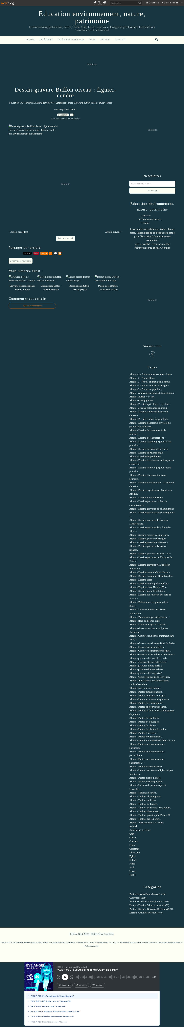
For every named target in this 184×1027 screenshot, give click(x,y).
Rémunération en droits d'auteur (130, 942)
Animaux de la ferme (140, 830)
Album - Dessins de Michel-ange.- (146, 452)
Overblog (109, 934)
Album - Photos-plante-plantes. (145, 777)
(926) (149, 905)
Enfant (132, 860)
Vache (132, 875)
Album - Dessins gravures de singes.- (148, 538)
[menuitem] (30, 40)
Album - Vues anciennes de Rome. (146, 822)
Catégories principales (70, 40)
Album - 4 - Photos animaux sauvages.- (149, 385)
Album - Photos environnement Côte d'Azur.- (152, 740)
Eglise (132, 856)
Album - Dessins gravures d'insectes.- (148, 542)
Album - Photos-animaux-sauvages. (147, 695)
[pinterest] (104, 2)
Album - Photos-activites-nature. (146, 691)
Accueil (30, 40)
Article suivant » (113, 231)
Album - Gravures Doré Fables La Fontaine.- (152, 654)
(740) (146, 912)
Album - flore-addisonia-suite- (145, 620)
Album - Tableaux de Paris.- (143, 792)
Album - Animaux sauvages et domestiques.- (152, 393)
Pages (92, 40)
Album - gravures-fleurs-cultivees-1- (148, 658)
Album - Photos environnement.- (146, 736)
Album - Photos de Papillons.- (144, 718)
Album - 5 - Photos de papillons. (145, 389)
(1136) (149, 901)
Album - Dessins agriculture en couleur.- (150, 404)
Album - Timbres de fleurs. (143, 800)
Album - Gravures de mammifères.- (147, 647)
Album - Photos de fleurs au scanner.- (148, 706)
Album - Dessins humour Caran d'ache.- (149, 572)
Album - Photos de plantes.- (143, 725)
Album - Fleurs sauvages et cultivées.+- (149, 617)
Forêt (132, 867)
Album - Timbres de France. (143, 804)
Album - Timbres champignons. (145, 796)
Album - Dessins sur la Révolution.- (147, 591)
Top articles (82, 942)
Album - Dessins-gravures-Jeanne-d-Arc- (150, 553)
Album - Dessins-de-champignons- (147, 437)
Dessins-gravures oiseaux (65, 110)
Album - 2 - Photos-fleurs (142, 378)
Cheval (133, 837)
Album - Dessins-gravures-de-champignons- (152, 508)
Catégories (46, 40)
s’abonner (66, 985)
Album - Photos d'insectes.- (143, 733)
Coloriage (134, 848)
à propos (99, 985)
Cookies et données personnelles (169, 942)
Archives (105, 40)
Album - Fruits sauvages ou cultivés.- (148, 624)
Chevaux (133, 841)
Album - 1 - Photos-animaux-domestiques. (150, 374)
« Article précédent (18, 231)
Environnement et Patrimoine (22, 942)
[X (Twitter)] (100, 2)
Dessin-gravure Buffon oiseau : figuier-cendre (32, 130)
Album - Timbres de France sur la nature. (150, 807)
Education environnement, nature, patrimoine (92, 17)
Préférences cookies (91, 946)
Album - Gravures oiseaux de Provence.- (150, 677)
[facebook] (95, 2)
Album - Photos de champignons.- (146, 703)
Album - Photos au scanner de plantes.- (149, 699)
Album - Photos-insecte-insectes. (146, 766)
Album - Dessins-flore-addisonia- (146, 497)
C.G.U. (114, 942)
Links (132, 871)
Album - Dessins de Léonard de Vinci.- (149, 449)
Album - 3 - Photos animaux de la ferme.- (150, 381)
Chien (132, 845)
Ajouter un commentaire (32, 306)
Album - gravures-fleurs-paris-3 (145, 673)
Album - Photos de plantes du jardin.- (148, 729)
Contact (120, 40)
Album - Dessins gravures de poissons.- (149, 535)
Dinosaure (134, 852)
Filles (132, 863)
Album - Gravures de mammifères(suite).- (150, 650)
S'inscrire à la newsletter (20, 261)
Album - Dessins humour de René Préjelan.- (151, 576)
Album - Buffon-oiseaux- (142, 396)
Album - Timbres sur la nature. (144, 818)
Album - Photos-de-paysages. (144, 721)
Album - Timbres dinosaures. (144, 811)
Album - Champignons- (141, 400)
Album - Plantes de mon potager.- (146, 781)
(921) (151, 909)
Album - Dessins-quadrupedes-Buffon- (149, 583)
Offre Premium (149, 942)
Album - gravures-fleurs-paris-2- (146, 669)
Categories (61, 102)
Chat (131, 833)
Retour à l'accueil (65, 238)
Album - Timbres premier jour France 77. (150, 815)
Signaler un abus (103, 942)
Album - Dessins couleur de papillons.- (149, 419)
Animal (133, 826)
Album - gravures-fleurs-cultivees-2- (148, 662)
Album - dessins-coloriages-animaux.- (148, 408)
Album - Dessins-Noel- (141, 579)
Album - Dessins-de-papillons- (145, 456)
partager (83, 985)
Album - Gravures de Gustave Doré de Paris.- (152, 643)
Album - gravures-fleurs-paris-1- (146, 665)
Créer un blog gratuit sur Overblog (63, 942)
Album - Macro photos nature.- (145, 688)
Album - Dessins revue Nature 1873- (148, 587)
